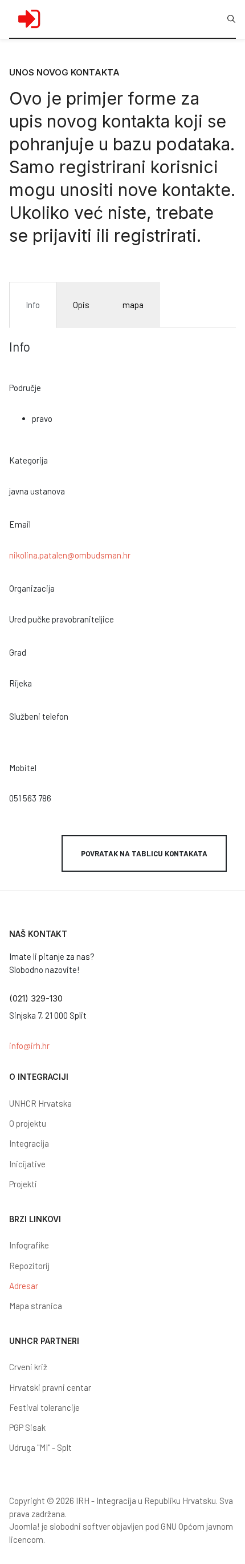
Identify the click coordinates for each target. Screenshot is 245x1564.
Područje (25, 387)
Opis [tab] (81, 305)
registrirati (155, 235)
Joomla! (24, 1526)
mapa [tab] (133, 305)
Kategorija (28, 460)
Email (20, 524)
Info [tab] (33, 305)
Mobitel (22, 768)
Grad (17, 652)
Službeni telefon (38, 716)
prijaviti (64, 235)
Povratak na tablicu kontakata (144, 853)
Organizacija (32, 588)
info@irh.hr (29, 1045)
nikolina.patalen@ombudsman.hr (69, 555)
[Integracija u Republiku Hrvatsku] (29, 19)
